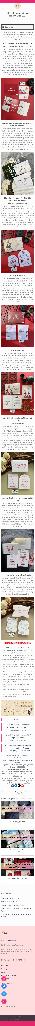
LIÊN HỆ (4, 969)
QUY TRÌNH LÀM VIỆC (8, 975)
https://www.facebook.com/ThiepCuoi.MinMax (17, 760)
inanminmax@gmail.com (19, 769)
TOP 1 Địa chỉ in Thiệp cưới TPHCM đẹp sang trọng (16, 910)
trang (26, 19)
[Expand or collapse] (31, 27)
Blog (16, 792)
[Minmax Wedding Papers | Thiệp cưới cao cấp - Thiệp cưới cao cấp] (17, 6)
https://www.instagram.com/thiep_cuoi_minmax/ (18, 765)
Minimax (12, 650)
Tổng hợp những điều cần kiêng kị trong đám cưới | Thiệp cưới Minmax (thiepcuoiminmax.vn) (18, 748)
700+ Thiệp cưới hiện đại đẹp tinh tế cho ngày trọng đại (16, 915)
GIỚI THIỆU (5, 965)
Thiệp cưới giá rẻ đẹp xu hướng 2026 (13, 905)
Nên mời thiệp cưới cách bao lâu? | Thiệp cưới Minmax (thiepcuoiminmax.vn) (18, 737)
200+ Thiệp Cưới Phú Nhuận (10, 902)
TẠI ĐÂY (27, 643)
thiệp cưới (27, 792)
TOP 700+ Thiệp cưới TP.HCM (11, 898)
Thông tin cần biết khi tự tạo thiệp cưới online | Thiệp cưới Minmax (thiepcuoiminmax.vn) (18, 727)
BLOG (3, 972)
